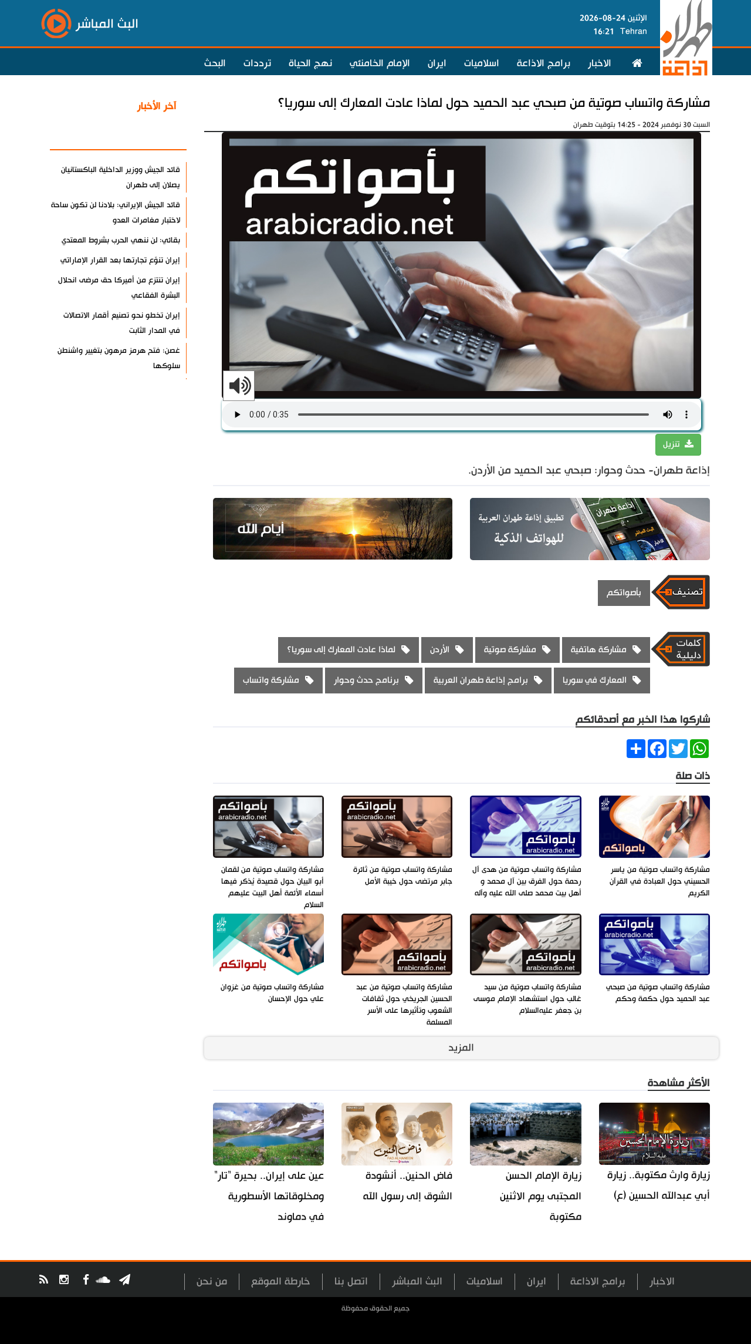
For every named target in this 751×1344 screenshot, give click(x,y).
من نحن (212, 1281)
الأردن (439, 650)
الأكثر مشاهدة (146, 134)
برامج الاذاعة (543, 63)
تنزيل (672, 444)
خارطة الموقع (280, 1281)
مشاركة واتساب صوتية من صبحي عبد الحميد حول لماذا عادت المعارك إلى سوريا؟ (494, 103)
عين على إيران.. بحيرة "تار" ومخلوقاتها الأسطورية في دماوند (269, 1196)
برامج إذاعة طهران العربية (481, 680)
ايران (437, 63)
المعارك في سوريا (595, 680)
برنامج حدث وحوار (366, 680)
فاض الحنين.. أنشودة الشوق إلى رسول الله (407, 1186)
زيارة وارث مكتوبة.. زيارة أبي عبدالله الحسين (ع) (658, 1185)
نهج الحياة (310, 63)
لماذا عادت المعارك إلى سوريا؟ (341, 650)
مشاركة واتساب (271, 680)
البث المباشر (417, 1281)
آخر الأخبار (157, 106)
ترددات (257, 63)
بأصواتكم (624, 593)
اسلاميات (481, 63)
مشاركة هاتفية (599, 650)
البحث (215, 63)
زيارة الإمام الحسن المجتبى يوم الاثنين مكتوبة (540, 1196)
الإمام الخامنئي (380, 63)
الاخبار (599, 63)
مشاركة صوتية (510, 650)
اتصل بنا (351, 1281)
